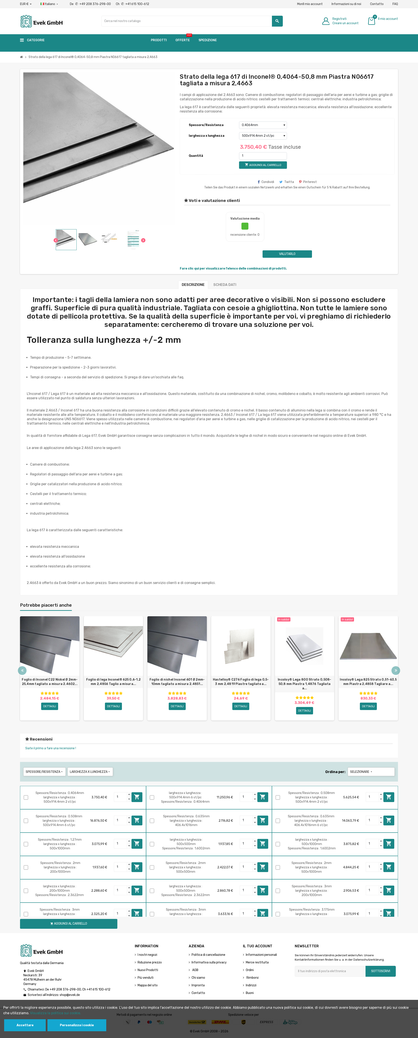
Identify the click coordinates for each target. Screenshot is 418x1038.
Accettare (25, 1025)
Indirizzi (251, 985)
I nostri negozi (147, 955)
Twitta (289, 182)
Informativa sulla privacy (209, 962)
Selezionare (361, 772)
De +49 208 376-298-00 (90, 4)
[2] (45, 693)
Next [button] (395, 670)
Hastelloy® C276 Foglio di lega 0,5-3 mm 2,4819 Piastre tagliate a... (241, 682)
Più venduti (145, 978)
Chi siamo (198, 978)
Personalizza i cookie (77, 1025)
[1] (42, 693)
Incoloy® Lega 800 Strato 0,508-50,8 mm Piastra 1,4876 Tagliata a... (304, 684)
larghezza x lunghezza (206, 136)
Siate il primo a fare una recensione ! (50, 748)
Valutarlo (287, 254)
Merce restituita (257, 962)
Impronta (198, 985)
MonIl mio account (310, 4)
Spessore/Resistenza (206, 125)
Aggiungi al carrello (137, 797)
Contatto (377, 4)
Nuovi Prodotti (148, 970)
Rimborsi (252, 978)
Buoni (250, 993)
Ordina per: (335, 772)
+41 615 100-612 (98, 989)
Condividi (267, 182)
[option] (50, 668)
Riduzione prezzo (150, 962)
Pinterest (310, 182)
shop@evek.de (70, 995)
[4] (53, 693)
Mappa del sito (148, 985)
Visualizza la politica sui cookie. (55, 1013)
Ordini (250, 970)
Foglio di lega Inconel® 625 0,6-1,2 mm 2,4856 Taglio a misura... (113, 682)
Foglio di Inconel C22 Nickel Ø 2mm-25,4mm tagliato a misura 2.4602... (50, 682)
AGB (195, 970)
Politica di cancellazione (208, 955)
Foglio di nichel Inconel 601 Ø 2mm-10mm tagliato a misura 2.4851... (177, 682)
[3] (49, 693)
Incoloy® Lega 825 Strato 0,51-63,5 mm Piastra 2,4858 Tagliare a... (368, 682)
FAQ (395, 4)
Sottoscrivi (380, 971)
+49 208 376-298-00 (65, 989)
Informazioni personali (261, 955)
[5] (57, 693)
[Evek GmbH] (41, 21)
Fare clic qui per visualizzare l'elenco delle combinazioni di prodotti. (233, 268)
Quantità (196, 156)
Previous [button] (22, 670)
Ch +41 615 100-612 (132, 4)
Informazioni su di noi (346, 4)
